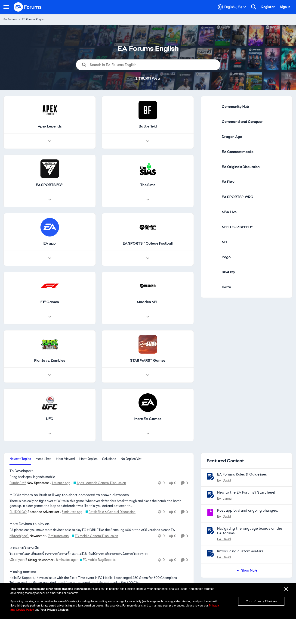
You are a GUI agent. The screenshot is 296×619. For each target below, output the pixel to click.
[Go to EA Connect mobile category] (212, 152)
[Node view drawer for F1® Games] (49, 317)
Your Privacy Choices (261, 601)
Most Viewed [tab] (65, 459)
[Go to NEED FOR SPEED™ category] (212, 227)
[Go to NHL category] (212, 242)
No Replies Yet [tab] (131, 459)
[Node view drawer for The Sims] (148, 199)
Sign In (285, 7)
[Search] (253, 7)
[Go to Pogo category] (212, 257)
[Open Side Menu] (6, 6)
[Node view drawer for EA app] (49, 258)
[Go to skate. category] (212, 287)
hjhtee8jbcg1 (19, 536)
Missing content (23, 571)
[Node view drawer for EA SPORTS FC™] (49, 199)
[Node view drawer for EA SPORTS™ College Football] (148, 258)
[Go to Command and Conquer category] (212, 122)
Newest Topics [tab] (20, 459)
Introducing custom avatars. (240, 551)
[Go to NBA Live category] (212, 212)
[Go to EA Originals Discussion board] (212, 167)
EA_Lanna (224, 498)
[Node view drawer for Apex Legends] (49, 141)
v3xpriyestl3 (18, 560)
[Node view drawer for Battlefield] (148, 141)
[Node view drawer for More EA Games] (148, 433)
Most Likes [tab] (43, 459)
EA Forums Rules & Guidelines (242, 474)
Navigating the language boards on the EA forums (249, 531)
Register (268, 7)
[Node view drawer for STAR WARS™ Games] (148, 375)
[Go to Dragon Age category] (212, 137)
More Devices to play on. (29, 524)
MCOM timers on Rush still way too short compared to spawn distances (69, 495)
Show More (249, 570)
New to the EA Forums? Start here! (246, 492)
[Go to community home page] (28, 7)
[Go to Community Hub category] (212, 106)
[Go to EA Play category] (212, 182)
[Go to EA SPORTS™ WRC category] (212, 197)
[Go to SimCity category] (212, 272)
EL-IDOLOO (18, 512)
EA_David (224, 480)
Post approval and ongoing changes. (247, 510)
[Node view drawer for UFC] (49, 433)
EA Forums (10, 19)
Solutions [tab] (109, 459)
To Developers (21, 471)
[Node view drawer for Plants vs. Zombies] (49, 375)
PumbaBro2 (17, 483)
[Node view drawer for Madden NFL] (148, 317)
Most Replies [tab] (88, 459)
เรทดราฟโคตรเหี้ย (24, 548)
